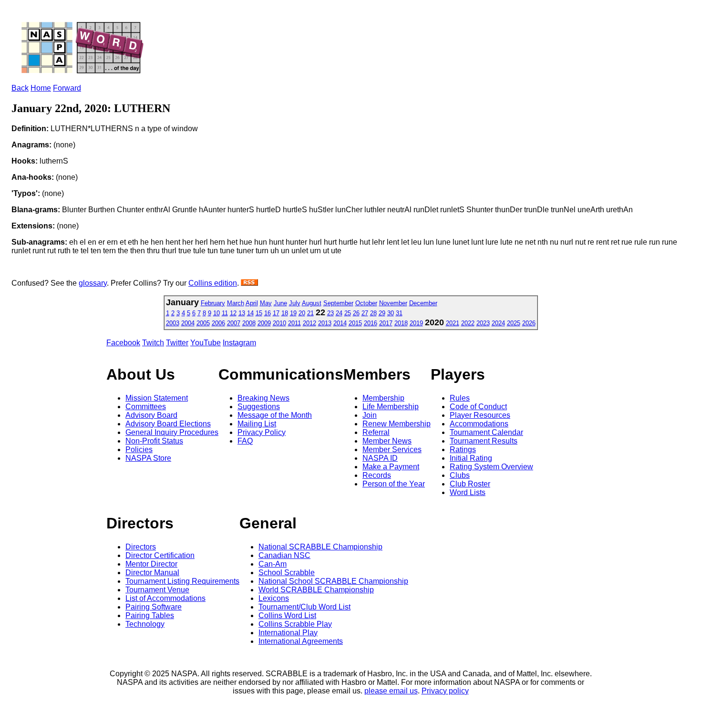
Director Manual (152, 572)
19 (293, 313)
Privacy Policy (261, 432)
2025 (513, 323)
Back (20, 88)
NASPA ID (380, 458)
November (393, 303)
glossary (93, 283)
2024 (498, 323)
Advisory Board (151, 415)
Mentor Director (151, 564)
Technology (145, 624)
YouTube (205, 343)
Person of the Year (393, 484)
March (235, 303)
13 (241, 313)
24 (339, 313)
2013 (324, 323)
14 (250, 313)
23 (330, 313)
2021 (452, 323)
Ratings (463, 449)
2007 (233, 323)
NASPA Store (148, 458)
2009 (264, 323)
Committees (145, 407)
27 (364, 313)
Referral (376, 432)
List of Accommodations (165, 598)
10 (216, 313)
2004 (188, 323)
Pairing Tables (149, 615)
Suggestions (258, 407)
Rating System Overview (491, 467)
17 (276, 313)
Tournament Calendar (486, 432)
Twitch (153, 343)
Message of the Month (274, 415)
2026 (529, 323)
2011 (294, 323)
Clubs (460, 475)
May (266, 303)
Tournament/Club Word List (304, 607)
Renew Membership (396, 424)
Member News (387, 441)
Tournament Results (483, 441)
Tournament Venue (157, 590)
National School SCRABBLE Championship (333, 581)
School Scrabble (286, 572)
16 (267, 313)
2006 (218, 323)
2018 (401, 323)
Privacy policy (445, 691)
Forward (67, 88)
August (311, 303)
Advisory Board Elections (168, 424)
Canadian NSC (284, 555)
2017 (385, 323)
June (280, 303)
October (366, 303)
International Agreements (300, 641)
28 (373, 313)
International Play (288, 633)
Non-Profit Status (154, 441)
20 (302, 313)
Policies (139, 449)
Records (376, 475)
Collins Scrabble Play (295, 624)
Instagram (239, 343)
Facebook (123, 343)
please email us (391, 691)
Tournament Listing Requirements (182, 581)
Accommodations (479, 424)
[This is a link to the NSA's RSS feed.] (249, 283)
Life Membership (390, 407)
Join (369, 415)
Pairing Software (153, 607)
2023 (483, 323)
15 (259, 313)
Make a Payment (390, 467)
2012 (309, 323)
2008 (249, 323)
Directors (140, 547)
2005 (203, 323)
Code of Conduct (478, 407)
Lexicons (273, 598)
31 (399, 313)
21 (310, 313)
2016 (370, 323)
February (213, 303)
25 (347, 313)
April (252, 303)
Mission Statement (156, 398)
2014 (340, 323)
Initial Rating (471, 458)
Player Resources (480, 415)
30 (390, 313)
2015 (355, 323)
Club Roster (470, 484)
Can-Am (272, 564)
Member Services (392, 449)
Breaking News (263, 398)
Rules (460, 398)
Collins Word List (287, 615)
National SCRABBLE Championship (320, 547)
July (294, 303)
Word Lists (467, 492)
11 (225, 313)
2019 (416, 323)
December (423, 303)
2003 (172, 323)
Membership (383, 398)
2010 (279, 323)
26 (356, 313)
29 (382, 313)
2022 (467, 323)
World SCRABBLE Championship (316, 590)
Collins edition (212, 283)
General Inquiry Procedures (171, 432)
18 (284, 313)
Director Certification (160, 555)
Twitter (177, 343)
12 (233, 313)
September (338, 303)
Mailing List (256, 424)
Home (41, 88)
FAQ (245, 441)
